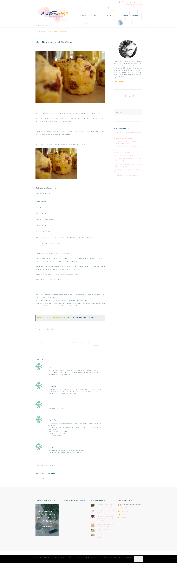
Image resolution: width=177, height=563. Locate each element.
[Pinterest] (128, 2)
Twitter (124, 514)
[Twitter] (125, 2)
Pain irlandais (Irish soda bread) (123, 155)
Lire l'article (51, 525)
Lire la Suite (118, 82)
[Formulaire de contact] (134, 2)
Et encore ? (107, 16)
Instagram (125, 511)
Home (36, 31)
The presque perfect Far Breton (50, 343)
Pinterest (124, 517)
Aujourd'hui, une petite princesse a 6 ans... (126, 175)
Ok (138, 558)
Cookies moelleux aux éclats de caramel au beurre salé (86, 344)
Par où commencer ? (130, 16)
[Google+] (131, 2)
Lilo (49, 367)
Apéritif (50, 31)
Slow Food (83, 16)
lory (49, 405)
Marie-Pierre (53, 420)
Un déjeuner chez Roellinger (122, 152)
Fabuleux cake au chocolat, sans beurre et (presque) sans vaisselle (105, 518)
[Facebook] (119, 2)
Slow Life (95, 16)
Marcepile (52, 386)
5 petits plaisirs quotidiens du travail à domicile (47, 516)
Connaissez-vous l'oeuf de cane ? (124, 138)
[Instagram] (122, 2)
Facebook (124, 508)
